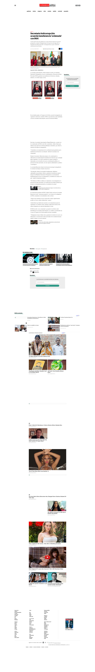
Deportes (30, 621)
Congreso (40, 220)
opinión (54, 11)
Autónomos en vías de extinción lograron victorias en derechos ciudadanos (30, 264)
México (31, 31)
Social (30, 636)
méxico (34, 11)
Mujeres (16, 618)
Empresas (16, 611)
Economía (16, 613)
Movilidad (30, 638)
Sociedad (60, 11)
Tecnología (16, 615)
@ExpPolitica (40, 70)
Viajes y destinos (46, 634)
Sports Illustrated (47, 621)
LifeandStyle (16, 619)
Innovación (45, 611)
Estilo (30, 619)
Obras (15, 616)
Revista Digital (46, 629)
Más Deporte (46, 626)
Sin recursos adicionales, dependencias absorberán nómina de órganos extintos (49, 222)
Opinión (16, 628)
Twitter (76, 5)
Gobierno (16, 622)
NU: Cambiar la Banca (69, 629)
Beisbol (45, 623)
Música (30, 623)
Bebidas (45, 633)
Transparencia (44, 248)
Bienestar (45, 636)
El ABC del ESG (46, 612)
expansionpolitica (45, 642)
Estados (16, 627)
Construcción (31, 627)
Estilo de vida (31, 616)
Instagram (78, 5)
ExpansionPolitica (48, 642)
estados (49, 11)
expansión (66, 11)
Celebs (30, 615)
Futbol (45, 622)
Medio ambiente (31, 635)
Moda (15, 635)
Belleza (16, 636)
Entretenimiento (31, 620)
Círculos (16, 634)
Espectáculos (16, 632)
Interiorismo (31, 632)
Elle (30, 612)
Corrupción (38, 248)
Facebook (79, 5)
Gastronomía (46, 632)
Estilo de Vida (46, 637)
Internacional (16, 614)
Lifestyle (45, 628)
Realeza (16, 633)
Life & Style (31, 618)
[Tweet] (59, 49)
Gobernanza (31, 637)
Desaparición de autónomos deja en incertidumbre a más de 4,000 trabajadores (64, 264)
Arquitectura (31, 631)
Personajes (45, 635)
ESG (15, 617)
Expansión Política (35, 270)
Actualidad (45, 616)
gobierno (29, 11)
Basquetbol (45, 625)
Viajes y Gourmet (17, 637)
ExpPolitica (43, 642)
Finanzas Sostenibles (47, 610)
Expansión (17, 610)
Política (16, 621)
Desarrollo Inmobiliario (32, 629)
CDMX (44, 11)
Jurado (45, 638)
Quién (16, 631)
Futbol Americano (46, 624)
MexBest (46, 631)
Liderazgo (45, 617)
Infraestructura (31, 630)
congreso (40, 11)
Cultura (30, 610)
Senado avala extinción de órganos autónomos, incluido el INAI (46, 264)
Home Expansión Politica (18, 612)
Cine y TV (30, 622)
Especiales (45, 619)
